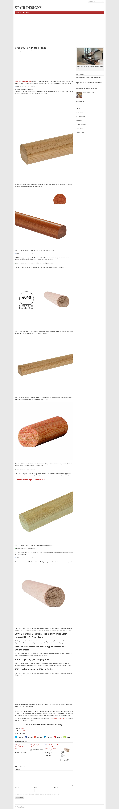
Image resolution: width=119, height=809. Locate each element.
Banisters (80, 105)
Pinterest (60, 737)
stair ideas (80, 128)
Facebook (30, 737)
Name (17, 788)
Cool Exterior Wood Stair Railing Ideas (86, 88)
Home (17, 12)
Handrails (21, 44)
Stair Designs (22, 806)
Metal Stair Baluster (88, 92)
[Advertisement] (59, 28)
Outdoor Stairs (81, 116)
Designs (79, 109)
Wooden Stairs (81, 136)
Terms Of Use (25, 12)
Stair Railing (80, 132)
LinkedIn (49, 737)
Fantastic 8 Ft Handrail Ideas (58, 718)
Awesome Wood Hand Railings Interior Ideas (88, 77)
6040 (20, 730)
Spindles (79, 120)
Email (68, 737)
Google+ (39, 737)
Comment (18, 769)
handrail (24, 730)
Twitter (20, 737)
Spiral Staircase (81, 124)
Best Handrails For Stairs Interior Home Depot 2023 (89, 82)
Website (56, 788)
